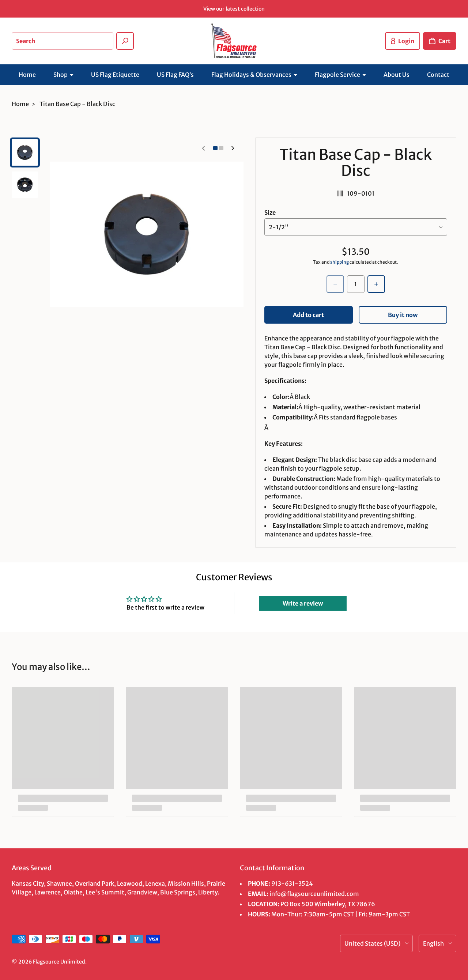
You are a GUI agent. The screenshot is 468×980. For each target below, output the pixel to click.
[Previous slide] (203, 148)
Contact (438, 74)
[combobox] (62, 41)
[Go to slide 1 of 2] (25, 152)
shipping (339, 262)
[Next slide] (233, 148)
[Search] (125, 41)
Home (27, 74)
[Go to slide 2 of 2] (25, 185)
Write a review (303, 603)
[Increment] (376, 284)
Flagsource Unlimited (59, 961)
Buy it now (403, 314)
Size (270, 212)
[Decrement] (335, 284)
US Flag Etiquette (115, 74)
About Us (397, 74)
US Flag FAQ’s (175, 74)
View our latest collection (234, 8)
